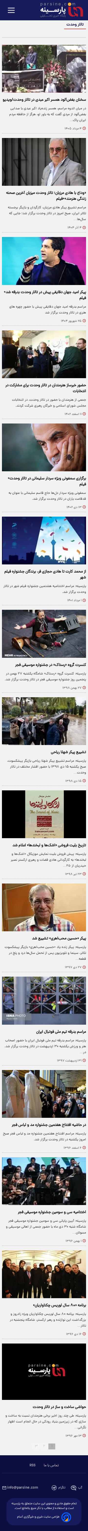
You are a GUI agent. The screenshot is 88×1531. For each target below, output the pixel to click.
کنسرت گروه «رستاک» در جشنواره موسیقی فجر (50, 665)
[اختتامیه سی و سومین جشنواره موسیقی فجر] (44, 1181)
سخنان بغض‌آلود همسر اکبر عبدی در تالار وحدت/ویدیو (44, 100)
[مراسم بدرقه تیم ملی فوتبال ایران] (44, 1000)
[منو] (11, 11)
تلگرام (62, 1487)
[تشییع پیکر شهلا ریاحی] (44, 721)
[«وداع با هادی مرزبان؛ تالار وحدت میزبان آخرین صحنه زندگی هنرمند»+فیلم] (44, 162)
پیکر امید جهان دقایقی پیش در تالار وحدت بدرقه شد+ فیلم (45, 295)
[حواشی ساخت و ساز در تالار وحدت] (44, 1372)
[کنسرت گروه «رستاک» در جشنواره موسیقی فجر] (44, 634)
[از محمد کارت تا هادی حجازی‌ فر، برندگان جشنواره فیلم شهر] (44, 540)
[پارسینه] (59, 10)
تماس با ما (51, 1465)
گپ (80, 1487)
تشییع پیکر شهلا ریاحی (68, 752)
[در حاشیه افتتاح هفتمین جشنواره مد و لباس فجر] (44, 1094)
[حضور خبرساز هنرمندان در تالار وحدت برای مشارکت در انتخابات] (44, 354)
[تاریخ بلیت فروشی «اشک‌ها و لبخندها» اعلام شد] (44, 814)
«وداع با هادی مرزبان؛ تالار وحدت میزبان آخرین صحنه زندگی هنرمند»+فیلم (46, 196)
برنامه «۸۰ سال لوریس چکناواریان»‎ (59, 1305)
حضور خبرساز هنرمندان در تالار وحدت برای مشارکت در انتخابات (45, 388)
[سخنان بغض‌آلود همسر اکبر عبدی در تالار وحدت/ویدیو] (44, 69)
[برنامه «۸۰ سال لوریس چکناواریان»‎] (44, 1274)
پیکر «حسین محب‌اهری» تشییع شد (59, 939)
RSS (32, 1465)
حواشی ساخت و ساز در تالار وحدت (59, 1407)
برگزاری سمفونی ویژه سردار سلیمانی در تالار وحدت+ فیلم (47, 481)
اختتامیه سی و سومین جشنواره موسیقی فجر (52, 1212)
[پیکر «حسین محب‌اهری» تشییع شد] (44, 907)
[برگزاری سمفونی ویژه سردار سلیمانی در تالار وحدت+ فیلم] (44, 447)
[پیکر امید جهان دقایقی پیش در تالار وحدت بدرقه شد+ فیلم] (44, 261)
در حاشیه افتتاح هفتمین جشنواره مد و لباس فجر (49, 1125)
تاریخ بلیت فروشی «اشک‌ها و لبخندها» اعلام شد (49, 845)
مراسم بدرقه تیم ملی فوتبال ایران (61, 1032)
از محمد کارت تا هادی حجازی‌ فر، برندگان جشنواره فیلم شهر (45, 575)
